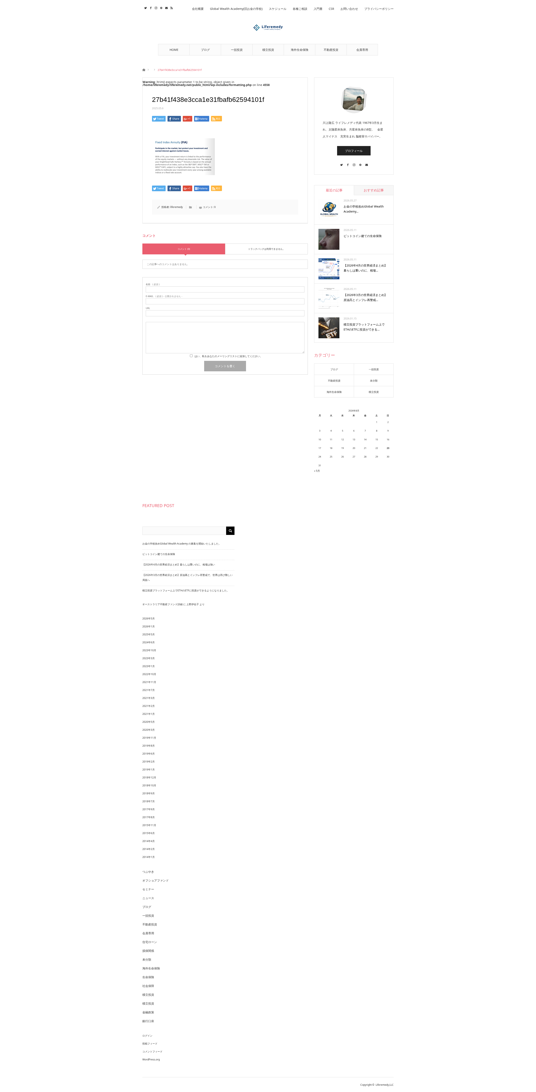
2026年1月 (148, 626)
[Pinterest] (360, 163)
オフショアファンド (155, 880)
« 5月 (317, 471)
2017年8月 (148, 817)
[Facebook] (347, 163)
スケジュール (277, 9)
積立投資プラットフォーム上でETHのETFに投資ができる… (364, 326)
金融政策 (148, 1012)
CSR (331, 9)
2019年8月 (148, 745)
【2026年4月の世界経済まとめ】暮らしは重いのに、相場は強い (178, 564)
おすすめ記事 (374, 190)
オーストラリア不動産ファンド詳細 (162, 604)
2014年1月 (148, 857)
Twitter (145, 7)
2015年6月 (148, 833)
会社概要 (198, 9)
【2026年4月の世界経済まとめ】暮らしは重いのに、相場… (365, 267)
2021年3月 (148, 698)
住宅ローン (149, 942)
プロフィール (354, 151)
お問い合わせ (349, 9)
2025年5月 (148, 634)
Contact (166, 7)
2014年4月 (148, 841)
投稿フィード (149, 1043)
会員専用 (362, 50)
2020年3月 (148, 730)
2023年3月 (148, 658)
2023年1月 (148, 666)
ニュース (148, 898)
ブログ (205, 50)
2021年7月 (148, 690)
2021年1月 (148, 714)
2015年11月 (149, 825)
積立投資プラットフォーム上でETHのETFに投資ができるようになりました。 (185, 590)
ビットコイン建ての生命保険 (363, 236)
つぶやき (148, 872)
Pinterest (160, 7)
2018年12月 (149, 777)
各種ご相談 (300, 9)
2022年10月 (149, 674)
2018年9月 (148, 793)
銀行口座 (148, 1021)
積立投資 (268, 50)
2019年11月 (149, 738)
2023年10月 (149, 650)
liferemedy (176, 207)
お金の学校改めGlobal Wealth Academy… (364, 208)
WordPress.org (151, 1059)
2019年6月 (148, 753)
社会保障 (148, 986)
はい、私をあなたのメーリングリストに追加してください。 (228, 356)
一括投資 (237, 50)
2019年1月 (148, 769)
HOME (174, 50)
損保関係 (148, 951)
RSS (171, 7)
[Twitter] (341, 163)
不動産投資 (331, 50)
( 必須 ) (153, 284)
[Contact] (366, 163)
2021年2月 (148, 706)
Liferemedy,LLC (385, 1085)
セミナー (148, 889)
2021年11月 (149, 682)
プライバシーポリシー (379, 9)
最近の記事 (334, 190)
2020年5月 (148, 722)
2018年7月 (148, 801)
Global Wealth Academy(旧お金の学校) (236, 9)
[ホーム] (143, 69)
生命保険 (148, 977)
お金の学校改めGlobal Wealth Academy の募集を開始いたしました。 (181, 543)
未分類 (374, 380)
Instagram (155, 7)
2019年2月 (148, 761)
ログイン (147, 1035)
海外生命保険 (299, 50)
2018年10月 (149, 785)
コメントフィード (152, 1051)
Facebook (150, 7)
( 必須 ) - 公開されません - (164, 296)
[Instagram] (354, 163)
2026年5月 (148, 618)
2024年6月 (148, 642)
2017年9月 (148, 809)
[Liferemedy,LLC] (268, 27)
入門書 (318, 9)
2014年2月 (148, 849)
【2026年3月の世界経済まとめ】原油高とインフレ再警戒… (365, 297)
